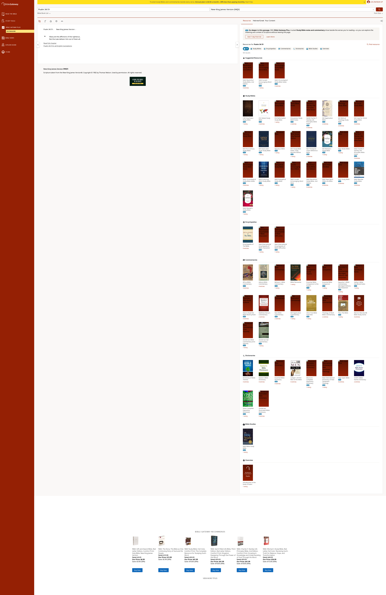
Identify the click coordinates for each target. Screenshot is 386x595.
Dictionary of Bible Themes (249, 379)
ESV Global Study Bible (264, 119)
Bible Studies (250, 424)
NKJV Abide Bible (344, 149)
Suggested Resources (253, 58)
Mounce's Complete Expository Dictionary (309, 380)
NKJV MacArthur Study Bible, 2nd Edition (248, 82)
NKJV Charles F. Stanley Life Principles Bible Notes (359, 151)
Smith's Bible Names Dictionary (360, 379)
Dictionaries (250, 356)
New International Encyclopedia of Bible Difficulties (281, 246)
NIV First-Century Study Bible (248, 150)
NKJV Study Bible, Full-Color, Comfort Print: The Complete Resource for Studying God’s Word (195, 552)
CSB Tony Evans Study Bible (248, 119)
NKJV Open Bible (343, 378)
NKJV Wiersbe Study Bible (358, 180)
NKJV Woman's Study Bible (248, 209)
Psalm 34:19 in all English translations (58, 46)
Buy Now (137, 570)
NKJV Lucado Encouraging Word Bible (265, 82)
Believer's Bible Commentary (280, 283)
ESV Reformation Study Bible (280, 119)
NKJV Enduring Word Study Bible (264, 180)
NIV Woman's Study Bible (326, 150)
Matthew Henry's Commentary (264, 314)
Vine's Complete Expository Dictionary (248, 410)
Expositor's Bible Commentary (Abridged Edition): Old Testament (344, 285)
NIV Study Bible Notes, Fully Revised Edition (296, 150)
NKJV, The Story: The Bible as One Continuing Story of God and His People (170, 551)
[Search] (379, 9)
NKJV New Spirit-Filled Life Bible (327, 180)
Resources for (253, 44)
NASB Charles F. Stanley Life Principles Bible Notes (311, 121)
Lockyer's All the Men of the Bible (296, 379)
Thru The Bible (343, 313)
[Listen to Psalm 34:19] (62, 21)
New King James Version (53, 69)
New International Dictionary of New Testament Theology (328, 380)
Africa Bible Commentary (247, 283)
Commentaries (251, 260)
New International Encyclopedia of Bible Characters (265, 246)
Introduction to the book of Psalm (249, 483)
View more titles (210, 578)
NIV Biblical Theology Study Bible (343, 120)
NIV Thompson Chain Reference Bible (312, 150)
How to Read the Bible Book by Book (249, 314)
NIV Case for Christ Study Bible (360, 119)
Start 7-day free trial (254, 37)
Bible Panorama (296, 282)
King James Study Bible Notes (296, 119)
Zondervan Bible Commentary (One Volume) (249, 341)
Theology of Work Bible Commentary (328, 314)
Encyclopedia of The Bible (248, 245)
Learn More (270, 37)
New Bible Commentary (279, 314)
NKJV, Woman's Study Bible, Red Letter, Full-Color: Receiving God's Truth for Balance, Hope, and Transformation (275, 552)
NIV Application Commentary (296, 314)
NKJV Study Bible (343, 179)
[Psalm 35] (237, 44)
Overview (249, 460)
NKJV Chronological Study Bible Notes (281, 81)
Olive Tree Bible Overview (311, 314)
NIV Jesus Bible (280, 149)
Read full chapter (50, 43)
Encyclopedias (251, 222)
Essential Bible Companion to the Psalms (312, 284)
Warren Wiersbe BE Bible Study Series (360, 314)
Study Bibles (250, 96)
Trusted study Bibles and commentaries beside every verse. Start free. (201, 2)
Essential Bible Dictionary (279, 379)
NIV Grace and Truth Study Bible (264, 150)
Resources (247, 21)
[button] (374, 2)
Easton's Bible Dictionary (263, 379)
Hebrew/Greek (258, 21)
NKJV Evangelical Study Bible (280, 180)
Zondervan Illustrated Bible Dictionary (264, 410)
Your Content (270, 21)
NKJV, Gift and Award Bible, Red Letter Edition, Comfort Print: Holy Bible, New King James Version (144, 552)
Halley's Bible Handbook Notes (359, 283)
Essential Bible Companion (327, 283)
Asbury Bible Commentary (263, 283)
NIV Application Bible (327, 119)
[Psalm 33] (38, 44)
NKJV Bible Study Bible (248, 447)
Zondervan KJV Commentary (263, 341)
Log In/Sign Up (376, 2)
